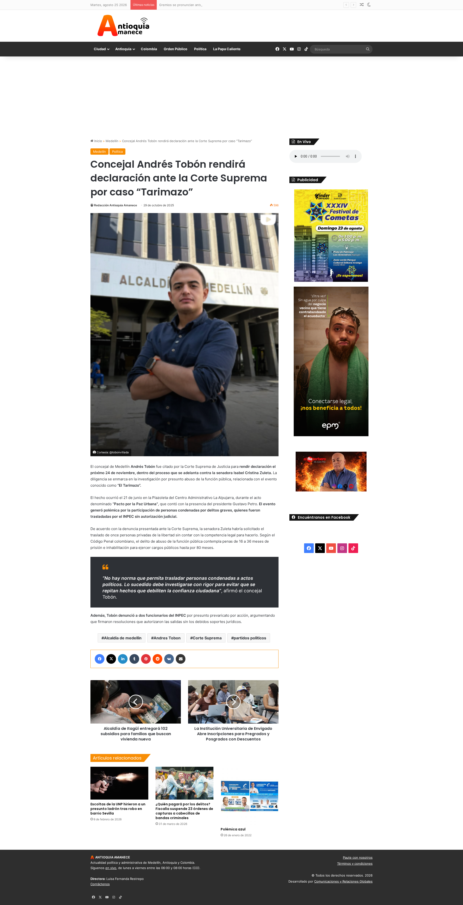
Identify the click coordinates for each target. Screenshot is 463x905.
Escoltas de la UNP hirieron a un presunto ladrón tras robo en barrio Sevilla (117, 809)
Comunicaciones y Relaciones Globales (343, 881)
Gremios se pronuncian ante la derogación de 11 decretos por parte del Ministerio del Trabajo (229, 5)
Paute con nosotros (358, 857)
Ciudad (100, 49)
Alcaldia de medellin (123, 638)
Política (200, 49)
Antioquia (123, 49)
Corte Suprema (207, 638)
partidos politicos (250, 638)
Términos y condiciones (355, 863)
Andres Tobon (167, 638)
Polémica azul (233, 829)
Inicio (97, 141)
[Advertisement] (231, 97)
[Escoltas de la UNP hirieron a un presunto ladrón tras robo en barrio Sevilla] (119, 783)
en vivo (110, 868)
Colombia (149, 49)
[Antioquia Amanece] (123, 25)
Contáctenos (100, 884)
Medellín (112, 141)
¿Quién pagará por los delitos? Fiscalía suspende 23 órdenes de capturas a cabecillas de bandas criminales (184, 811)
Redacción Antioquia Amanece (115, 205)
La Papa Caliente (226, 49)
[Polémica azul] (250, 796)
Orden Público (175, 49)
